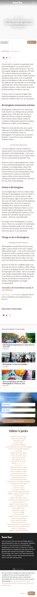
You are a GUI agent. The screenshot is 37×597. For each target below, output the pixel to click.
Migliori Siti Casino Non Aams (18, 506)
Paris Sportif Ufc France (18, 461)
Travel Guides (10, 6)
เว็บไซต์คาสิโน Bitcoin (18, 477)
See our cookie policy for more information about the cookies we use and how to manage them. (18, 583)
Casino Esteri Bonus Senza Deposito (18, 524)
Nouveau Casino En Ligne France (18, 526)
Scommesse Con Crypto (18, 473)
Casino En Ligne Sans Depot (18, 475)
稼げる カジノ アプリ (18, 463)
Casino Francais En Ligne (18, 471)
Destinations (26, 6)
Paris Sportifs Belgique (18, 445)
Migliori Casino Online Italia (18, 504)
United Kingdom (5, 41)
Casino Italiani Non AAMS (18, 520)
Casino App (18, 451)
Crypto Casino (18, 443)
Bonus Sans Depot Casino (18, 479)
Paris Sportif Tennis (18, 459)
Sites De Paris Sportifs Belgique (18, 449)
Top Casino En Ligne (18, 490)
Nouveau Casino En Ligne (18, 467)
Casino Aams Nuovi (18, 508)
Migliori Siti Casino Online (18, 498)
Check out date (6, 407)
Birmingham (4, 43)
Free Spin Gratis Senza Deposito (18, 500)
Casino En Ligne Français (18, 469)
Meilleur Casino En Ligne (18, 437)
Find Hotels (31, 42)
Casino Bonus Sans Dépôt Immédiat (18, 481)
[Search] (33, 3)
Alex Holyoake (7, 290)
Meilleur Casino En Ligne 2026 (18, 516)
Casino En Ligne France (18, 522)
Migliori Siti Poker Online (18, 453)
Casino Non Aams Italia (18, 439)
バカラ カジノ (18, 465)
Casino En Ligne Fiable (18, 518)
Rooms (4, 413)
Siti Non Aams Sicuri (18, 502)
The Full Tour (15, 51)
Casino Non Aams (18, 441)
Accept (31, 593)
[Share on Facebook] (4, 58)
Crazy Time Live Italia (18, 457)
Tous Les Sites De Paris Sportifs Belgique (18, 447)
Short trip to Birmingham (11, 295)
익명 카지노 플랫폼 (18, 512)
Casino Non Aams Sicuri (18, 455)
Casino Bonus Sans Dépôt (18, 484)
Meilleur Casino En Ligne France (18, 494)
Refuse (22, 593)
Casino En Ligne (18, 488)
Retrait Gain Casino (18, 510)
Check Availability (18, 421)
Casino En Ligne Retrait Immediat (18, 492)
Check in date (6, 402)
